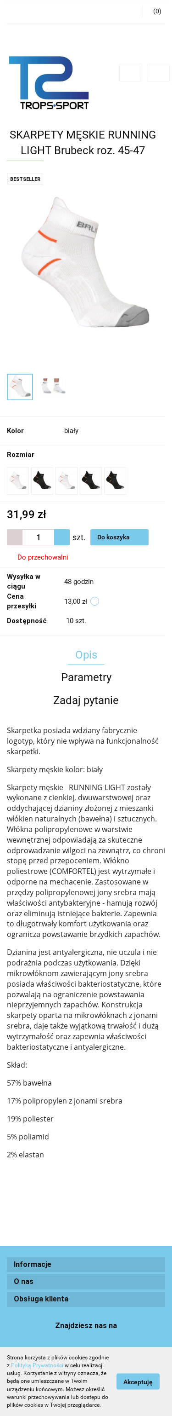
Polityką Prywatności (37, 1365)
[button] (86, 1264)
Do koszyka (114, 537)
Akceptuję (138, 1382)
